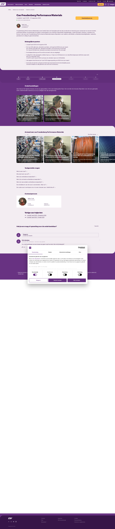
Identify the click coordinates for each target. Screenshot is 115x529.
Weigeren (38, 280)
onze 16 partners (36, 258)
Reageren (25, 234)
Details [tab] (50, 252)
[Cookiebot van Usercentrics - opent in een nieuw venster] (80, 248)
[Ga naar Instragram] (11, 521)
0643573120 (47, 205)
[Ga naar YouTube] (13, 521)
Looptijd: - (36, 215)
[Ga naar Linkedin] (16, 521)
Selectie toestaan (57, 280)
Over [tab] (80, 252)
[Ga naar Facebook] (9, 521)
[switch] (50, 275)
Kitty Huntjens (25, 240)
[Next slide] (28, 134)
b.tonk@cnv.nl (25, 27)
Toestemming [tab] (35, 252)
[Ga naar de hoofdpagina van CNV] (3, 4)
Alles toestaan (76, 280)
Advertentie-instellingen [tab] (65, 252)
